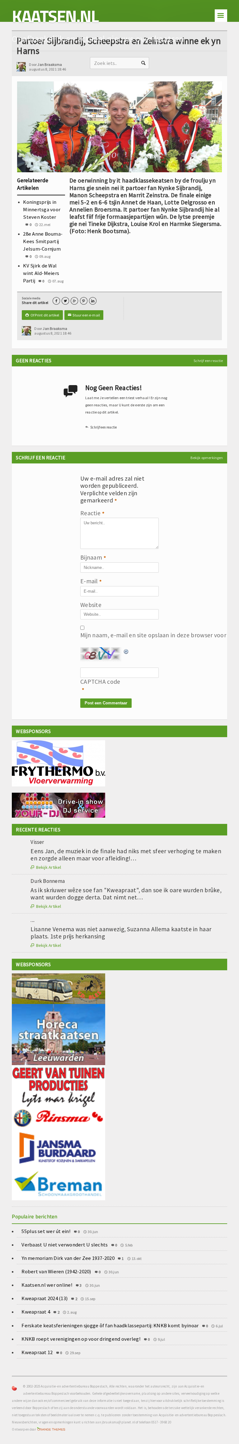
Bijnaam (93, 558)
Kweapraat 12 (37, 1352)
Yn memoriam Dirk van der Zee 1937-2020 (68, 1258)
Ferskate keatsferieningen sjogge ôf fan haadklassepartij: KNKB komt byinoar (110, 1325)
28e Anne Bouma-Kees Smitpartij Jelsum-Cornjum (43, 241)
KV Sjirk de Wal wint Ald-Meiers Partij (41, 273)
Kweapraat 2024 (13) (44, 1298)
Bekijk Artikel (45, 867)
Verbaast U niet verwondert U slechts (64, 1244)
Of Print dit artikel (42, 315)
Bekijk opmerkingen (206, 457)
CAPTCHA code (95, 681)
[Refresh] (126, 650)
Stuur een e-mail (84, 315)
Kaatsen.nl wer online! (47, 1284)
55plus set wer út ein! (46, 1231)
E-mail (91, 581)
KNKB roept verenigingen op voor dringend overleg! (80, 1338)
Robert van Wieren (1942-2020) (56, 1271)
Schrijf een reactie (208, 360)
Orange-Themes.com (51, 1429)
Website (90, 605)
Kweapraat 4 (35, 1311)
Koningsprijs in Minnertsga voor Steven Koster (41, 209)
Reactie (92, 513)
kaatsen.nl (55, 16)
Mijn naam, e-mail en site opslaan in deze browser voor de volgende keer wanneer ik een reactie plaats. (95, 635)
